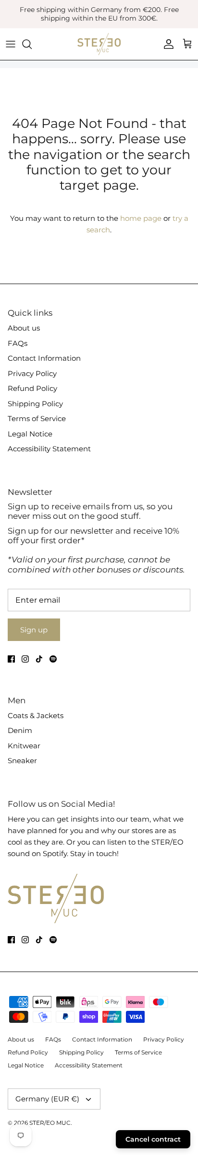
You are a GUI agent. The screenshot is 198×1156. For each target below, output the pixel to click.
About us (24, 327)
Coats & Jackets (35, 715)
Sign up (34, 629)
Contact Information (44, 358)
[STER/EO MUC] (99, 44)
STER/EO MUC (50, 1122)
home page (140, 218)
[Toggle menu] (10, 44)
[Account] (166, 44)
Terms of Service (37, 418)
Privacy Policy (32, 373)
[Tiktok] (39, 659)
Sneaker (22, 760)
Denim (20, 730)
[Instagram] (25, 659)
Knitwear (24, 745)
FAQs (17, 343)
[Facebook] (11, 659)
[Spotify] (53, 659)
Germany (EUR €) (47, 1098)
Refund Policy (32, 388)
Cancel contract (153, 1139)
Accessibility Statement (49, 448)
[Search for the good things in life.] (31, 44)
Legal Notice (30, 433)
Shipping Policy (35, 403)
